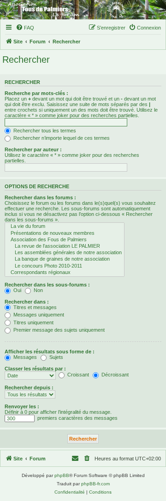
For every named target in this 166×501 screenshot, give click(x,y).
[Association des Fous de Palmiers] (65, 240)
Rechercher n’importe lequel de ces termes (61, 138)
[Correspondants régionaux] (65, 272)
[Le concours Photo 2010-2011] (65, 266)
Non (37, 290)
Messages (24, 357)
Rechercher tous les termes (44, 130)
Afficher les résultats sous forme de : (50, 351)
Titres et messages (34, 307)
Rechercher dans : (27, 301)
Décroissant (114, 374)
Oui (16, 290)
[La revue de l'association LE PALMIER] (65, 246)
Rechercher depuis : (29, 387)
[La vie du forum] (65, 226)
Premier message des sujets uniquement (58, 330)
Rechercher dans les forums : (40, 197)
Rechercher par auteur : (33, 149)
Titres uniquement (32, 322)
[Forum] (83, 9)
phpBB (61, 475)
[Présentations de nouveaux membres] (65, 233)
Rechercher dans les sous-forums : (47, 284)
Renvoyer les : (22, 406)
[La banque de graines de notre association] (65, 259)
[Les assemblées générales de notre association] (65, 253)
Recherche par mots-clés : (36, 93)
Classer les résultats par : (35, 368)
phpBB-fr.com (95, 483)
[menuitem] (25, 27)
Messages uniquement (38, 314)
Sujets (55, 357)
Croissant (77, 374)
